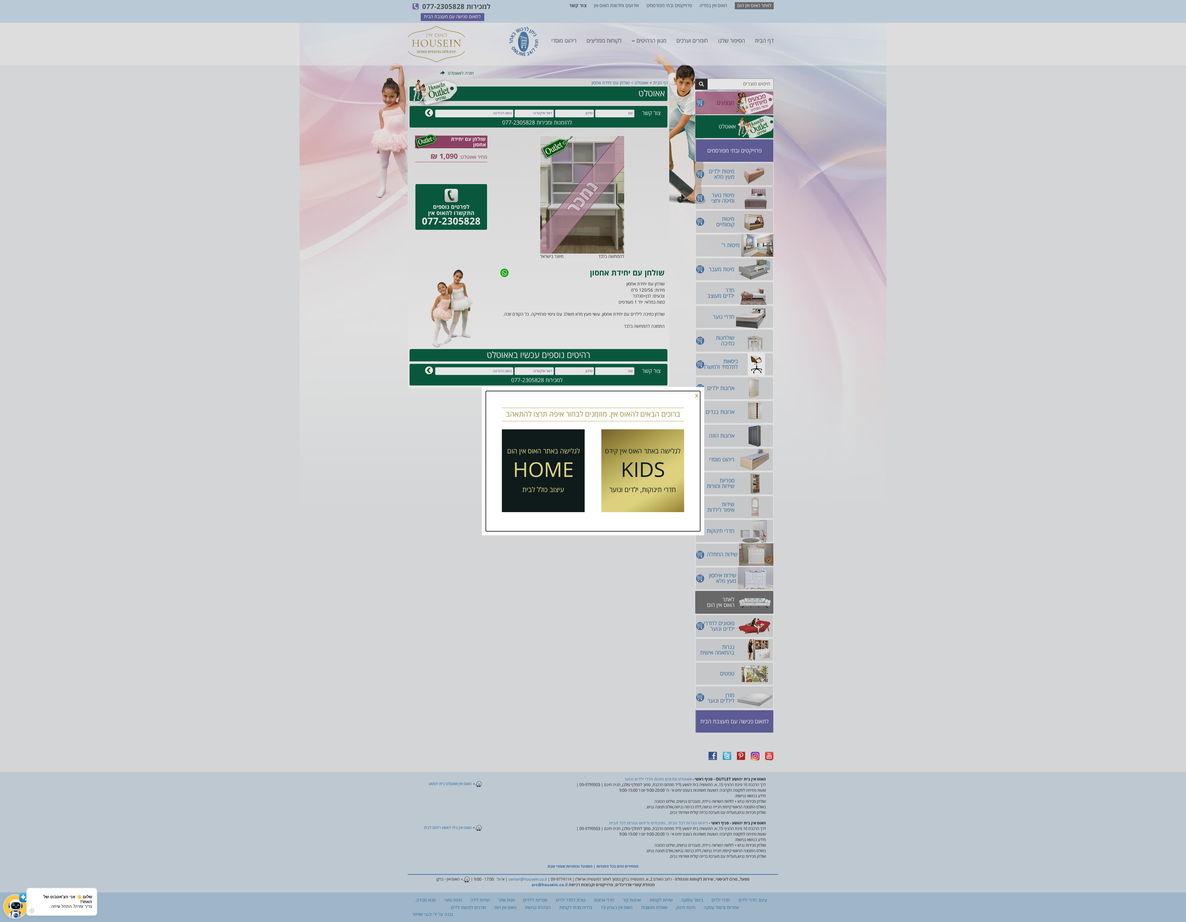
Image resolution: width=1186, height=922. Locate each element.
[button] (15, 906)
